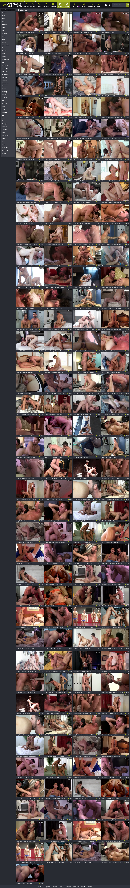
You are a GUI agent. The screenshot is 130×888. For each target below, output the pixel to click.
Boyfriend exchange (115, 32)
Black (3, 30)
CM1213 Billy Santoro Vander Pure (87, 244)
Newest (32, 6)
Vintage (4, 153)
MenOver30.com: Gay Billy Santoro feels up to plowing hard (115, 563)
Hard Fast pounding (87, 584)
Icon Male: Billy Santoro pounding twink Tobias (30, 202)
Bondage (4, 33)
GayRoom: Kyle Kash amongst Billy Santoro (115, 160)
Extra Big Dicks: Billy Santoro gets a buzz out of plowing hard (30, 329)
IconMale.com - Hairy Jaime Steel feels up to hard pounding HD (58, 436)
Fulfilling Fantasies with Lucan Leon (87, 436)
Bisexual (4, 24)
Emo (3, 62)
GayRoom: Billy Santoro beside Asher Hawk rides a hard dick (58, 372)
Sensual (4, 112)
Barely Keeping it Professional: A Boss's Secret (115, 329)
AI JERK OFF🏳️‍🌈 (75, 6)
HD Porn (83, 6)
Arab (3, 16)
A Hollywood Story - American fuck (30, 671)
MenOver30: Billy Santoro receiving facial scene (30, 414)
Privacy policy (57, 886)
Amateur (4, 13)
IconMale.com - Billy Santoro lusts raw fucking (115, 584)
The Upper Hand (115, 53)
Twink (4, 144)
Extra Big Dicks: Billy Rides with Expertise (87, 308)
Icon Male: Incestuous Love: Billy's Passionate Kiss (115, 287)
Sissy (3, 115)
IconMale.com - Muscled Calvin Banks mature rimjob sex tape (58, 202)
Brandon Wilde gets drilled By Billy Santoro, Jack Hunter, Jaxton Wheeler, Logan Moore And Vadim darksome (115, 75)
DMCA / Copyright (44, 886)
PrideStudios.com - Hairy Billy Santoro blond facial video (30, 372)
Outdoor (4, 97)
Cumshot (4, 51)
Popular (26, 6)
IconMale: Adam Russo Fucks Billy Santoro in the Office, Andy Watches (115, 648)
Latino (4, 89)
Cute (3, 54)
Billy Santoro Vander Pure (58, 159)
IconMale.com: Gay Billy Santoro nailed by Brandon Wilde (30, 32)
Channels (53, 6)
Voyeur (4, 156)
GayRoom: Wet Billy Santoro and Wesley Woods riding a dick (87, 351)
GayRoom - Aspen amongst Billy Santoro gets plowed (30, 75)
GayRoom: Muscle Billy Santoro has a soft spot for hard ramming (115, 414)
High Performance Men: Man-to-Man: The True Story (58, 627)
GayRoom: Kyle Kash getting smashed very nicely (87, 648)
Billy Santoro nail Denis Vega (30, 53)
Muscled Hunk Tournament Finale (87, 627)
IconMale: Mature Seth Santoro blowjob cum (30, 160)
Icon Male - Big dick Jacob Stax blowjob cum (87, 414)
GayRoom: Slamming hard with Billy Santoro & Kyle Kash (87, 499)
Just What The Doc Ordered (30, 563)
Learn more (53, 1)
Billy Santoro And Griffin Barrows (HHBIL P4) (58, 266)
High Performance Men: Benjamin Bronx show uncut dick (58, 671)
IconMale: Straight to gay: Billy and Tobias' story (115, 117)
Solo (3, 118)
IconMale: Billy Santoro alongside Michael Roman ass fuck (87, 521)
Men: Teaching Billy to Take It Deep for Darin (30, 627)
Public (4, 106)
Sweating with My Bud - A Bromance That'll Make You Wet (30, 138)
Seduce (4, 109)
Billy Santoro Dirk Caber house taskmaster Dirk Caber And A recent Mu (58, 96)
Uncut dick (5, 147)
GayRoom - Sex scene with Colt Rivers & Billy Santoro (30, 266)
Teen (3, 132)
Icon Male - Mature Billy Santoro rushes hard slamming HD (58, 138)
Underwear (5, 150)
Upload (89, 886)
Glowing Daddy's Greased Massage (58, 351)
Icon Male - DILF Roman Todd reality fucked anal (30, 436)
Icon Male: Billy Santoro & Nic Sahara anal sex (30, 96)
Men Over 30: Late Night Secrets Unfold (115, 521)
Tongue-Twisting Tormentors (30, 584)
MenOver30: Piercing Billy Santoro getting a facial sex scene (30, 499)
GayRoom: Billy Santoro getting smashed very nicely (87, 117)
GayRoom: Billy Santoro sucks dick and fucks (58, 329)
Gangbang (5, 68)
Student (4, 127)
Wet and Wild (58, 223)
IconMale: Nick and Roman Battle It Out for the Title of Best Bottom (58, 393)
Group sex (5, 74)
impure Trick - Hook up (87, 478)
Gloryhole (5, 71)
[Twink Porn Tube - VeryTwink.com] (11, 4)
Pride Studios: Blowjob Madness (87, 671)
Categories (46, 6)
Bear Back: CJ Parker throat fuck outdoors (87, 563)
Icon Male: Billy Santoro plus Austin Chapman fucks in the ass (30, 351)
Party (3, 100)
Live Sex (67, 6)
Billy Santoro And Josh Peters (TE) (30, 521)
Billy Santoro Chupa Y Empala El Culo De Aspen (30, 393)
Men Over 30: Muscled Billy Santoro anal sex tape (87, 372)
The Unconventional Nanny (58, 53)
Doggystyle (5, 59)
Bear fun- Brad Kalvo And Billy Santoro (30, 117)
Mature (4, 94)
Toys (3, 141)
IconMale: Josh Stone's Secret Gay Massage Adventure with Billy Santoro (58, 499)
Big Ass (4, 21)
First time (5, 65)
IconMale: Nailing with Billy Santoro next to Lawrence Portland (58, 563)
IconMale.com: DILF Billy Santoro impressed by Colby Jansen (87, 53)
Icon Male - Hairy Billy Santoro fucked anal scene (30, 606)
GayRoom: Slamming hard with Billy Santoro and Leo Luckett (87, 96)
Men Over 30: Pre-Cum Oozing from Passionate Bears (58, 606)
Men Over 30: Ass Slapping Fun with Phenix (115, 692)
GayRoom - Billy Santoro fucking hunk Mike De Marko (58, 117)
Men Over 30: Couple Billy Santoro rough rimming (87, 266)
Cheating (4, 42)
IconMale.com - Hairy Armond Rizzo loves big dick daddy (87, 223)
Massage (4, 92)
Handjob (4, 77)
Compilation (5, 45)
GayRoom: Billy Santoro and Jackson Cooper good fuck (30, 223)
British (4, 36)
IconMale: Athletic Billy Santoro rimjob (58, 308)
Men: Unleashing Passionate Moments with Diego (115, 542)
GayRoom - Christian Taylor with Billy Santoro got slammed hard (115, 181)
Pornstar (4, 103)
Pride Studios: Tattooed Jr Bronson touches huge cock (115, 245)
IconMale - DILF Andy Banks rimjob (87, 181)
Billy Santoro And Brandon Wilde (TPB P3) (30, 542)
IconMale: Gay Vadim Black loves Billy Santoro (30, 692)
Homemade (5, 83)
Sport (3, 121)
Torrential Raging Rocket (87, 457)
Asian (3, 18)
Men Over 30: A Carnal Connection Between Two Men (115, 499)
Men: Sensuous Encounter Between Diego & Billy (58, 478)
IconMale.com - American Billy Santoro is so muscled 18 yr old (115, 478)
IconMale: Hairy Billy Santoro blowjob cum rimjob (87, 202)
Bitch (3, 27)
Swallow (4, 129)
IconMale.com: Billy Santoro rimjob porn (115, 393)
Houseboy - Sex (115, 671)
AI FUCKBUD (91, 6)
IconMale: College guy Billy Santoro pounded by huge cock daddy (58, 521)
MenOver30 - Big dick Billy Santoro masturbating (115, 606)
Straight (4, 124)
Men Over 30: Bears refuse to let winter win (58, 584)
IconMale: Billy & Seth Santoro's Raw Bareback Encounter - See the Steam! (58, 181)
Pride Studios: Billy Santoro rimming (87, 393)
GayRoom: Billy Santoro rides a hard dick (87, 287)
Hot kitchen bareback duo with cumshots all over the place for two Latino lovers (115, 223)
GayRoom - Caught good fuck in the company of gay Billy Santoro (115, 202)
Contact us (67, 886)
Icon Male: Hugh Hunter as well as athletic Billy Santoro (58, 542)
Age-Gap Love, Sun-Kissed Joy (115, 351)
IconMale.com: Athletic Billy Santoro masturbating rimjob (58, 648)
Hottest (38, 6)
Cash (3, 39)
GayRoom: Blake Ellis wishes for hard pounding (58, 245)
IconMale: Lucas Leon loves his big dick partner (115, 436)
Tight (3, 138)
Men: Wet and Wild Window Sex (115, 372)
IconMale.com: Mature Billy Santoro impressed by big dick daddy (87, 75)
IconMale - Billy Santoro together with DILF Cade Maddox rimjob (30, 648)
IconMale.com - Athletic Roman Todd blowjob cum (87, 138)
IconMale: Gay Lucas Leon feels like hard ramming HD (87, 606)
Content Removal (79, 886)
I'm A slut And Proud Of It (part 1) (115, 627)
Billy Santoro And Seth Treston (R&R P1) (58, 457)
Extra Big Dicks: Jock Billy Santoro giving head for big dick (115, 457)
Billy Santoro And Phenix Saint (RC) (58, 32)
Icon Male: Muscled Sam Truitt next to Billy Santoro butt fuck (30, 245)
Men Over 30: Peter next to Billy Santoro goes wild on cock (58, 414)
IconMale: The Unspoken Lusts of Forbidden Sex (58, 287)
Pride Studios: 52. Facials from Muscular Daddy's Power (87, 542)
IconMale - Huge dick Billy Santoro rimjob (115, 308)
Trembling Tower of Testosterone (115, 96)
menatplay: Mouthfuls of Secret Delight (58, 75)
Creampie (5, 48)
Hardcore (5, 80)
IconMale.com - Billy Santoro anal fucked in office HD (115, 138)
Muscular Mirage (115, 266)
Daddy (4, 56)
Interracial (5, 86)
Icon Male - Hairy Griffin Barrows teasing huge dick (30, 457)
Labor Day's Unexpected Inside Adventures (30, 308)
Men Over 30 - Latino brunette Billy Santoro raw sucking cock (58, 692)
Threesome (5, 135)
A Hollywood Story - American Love (87, 329)
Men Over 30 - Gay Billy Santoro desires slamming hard (87, 160)
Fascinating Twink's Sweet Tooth (87, 32)
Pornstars (60, 6)
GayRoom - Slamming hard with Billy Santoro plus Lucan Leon (30, 287)
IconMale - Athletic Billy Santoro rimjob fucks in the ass (30, 478)
